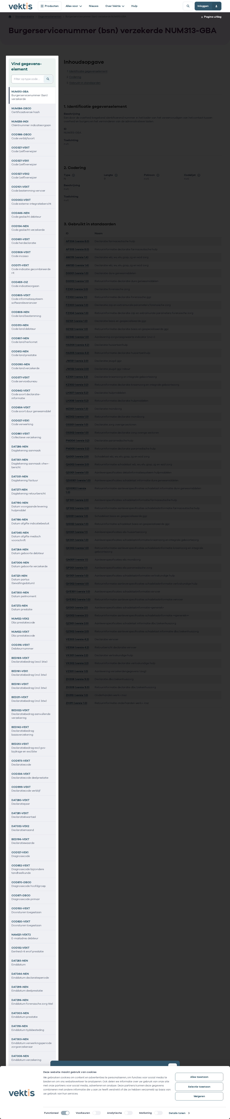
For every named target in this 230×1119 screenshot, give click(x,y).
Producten (52, 6)
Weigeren (199, 1096)
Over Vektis (113, 6)
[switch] (96, 1113)
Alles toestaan (199, 1076)
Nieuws (93, 6)
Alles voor (72, 6)
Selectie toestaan (199, 1086)
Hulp (134, 6)
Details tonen (177, 1113)
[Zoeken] (188, 6)
